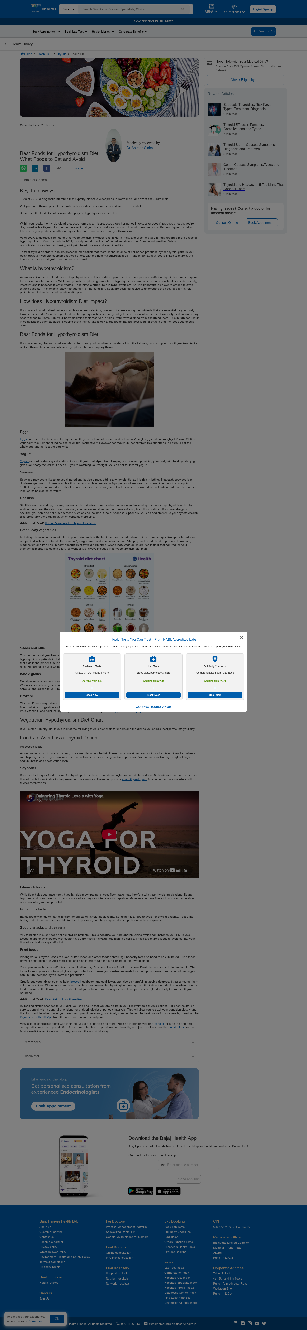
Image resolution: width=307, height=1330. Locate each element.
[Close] (241, 638)
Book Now (92, 695)
